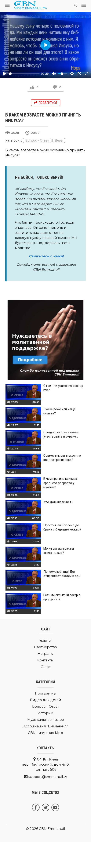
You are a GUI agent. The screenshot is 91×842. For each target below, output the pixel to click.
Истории (45, 713)
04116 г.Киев (45, 764)
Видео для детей (45, 700)
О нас (46, 667)
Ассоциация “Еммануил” (45, 726)
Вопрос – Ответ (37, 140)
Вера (59, 140)
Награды (46, 654)
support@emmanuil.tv (47, 777)
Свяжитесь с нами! (46, 256)
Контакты (45, 660)
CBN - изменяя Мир (45, 733)
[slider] (24, 74)
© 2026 (32, 829)
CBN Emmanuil (52, 829)
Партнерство (45, 647)
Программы (45, 693)
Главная (45, 641)
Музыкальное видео (45, 720)
